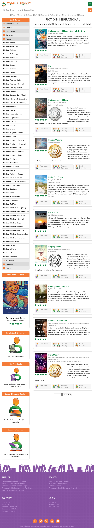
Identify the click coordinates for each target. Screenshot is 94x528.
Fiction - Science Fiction (12, 178)
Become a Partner (9, 511)
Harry (50, 66)
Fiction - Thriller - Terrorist (14, 238)
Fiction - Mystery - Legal (12, 148)
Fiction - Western (10, 253)
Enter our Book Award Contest (13, 484)
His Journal (53, 212)
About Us (5, 504)
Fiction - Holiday (9, 106)
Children (29, 15)
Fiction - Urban (9, 245)
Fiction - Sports (9, 193)
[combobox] (47, 10)
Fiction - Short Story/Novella (14, 181)
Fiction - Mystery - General (13, 140)
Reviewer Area (54, 504)
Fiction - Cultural (9, 69)
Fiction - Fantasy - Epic (12, 80)
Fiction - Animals (9, 50)
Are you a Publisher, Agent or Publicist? (17, 488)
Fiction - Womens (10, 257)
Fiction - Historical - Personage (15, 103)
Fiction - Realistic (10, 170)
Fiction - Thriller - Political (13, 230)
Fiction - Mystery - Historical (14, 144)
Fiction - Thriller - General (13, 219)
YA (36, 15)
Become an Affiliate (9, 509)
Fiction (52, 15)
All (36, 24)
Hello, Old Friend (55, 177)
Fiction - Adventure (10, 46)
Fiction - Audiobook (10, 58)
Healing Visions (55, 140)
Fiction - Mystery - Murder (13, 151)
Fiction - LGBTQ (9, 125)
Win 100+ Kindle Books (58, 484)
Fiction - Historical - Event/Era (15, 99)
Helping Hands (54, 246)
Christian (43, 15)
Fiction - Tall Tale (9, 204)
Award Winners (17, 15)
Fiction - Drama (9, 73)
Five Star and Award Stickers (13, 490)
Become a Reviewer (9, 507)
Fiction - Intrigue (9, 121)
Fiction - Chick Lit (10, 61)
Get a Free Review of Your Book (14, 481)
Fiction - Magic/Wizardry (13, 133)
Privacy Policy (54, 526)
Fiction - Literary (9, 129)
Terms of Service (68, 526)
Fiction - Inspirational (11, 118)
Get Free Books (55, 486)
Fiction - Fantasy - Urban (12, 88)
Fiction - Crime (9, 65)
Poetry (81, 15)
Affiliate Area (54, 507)
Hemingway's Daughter (58, 286)
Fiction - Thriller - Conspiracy (14, 208)
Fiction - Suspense (10, 200)
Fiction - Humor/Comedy (12, 114)
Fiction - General (9, 91)
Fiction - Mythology (10, 159)
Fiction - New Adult (10, 163)
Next (69, 395)
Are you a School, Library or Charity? (63, 488)
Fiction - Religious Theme (13, 174)
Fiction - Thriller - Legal (12, 223)
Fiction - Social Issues (11, 185)
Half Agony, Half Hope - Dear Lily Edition (66, 31)
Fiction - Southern (10, 189)
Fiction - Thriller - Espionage (14, 215)
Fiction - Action (9, 43)
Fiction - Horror (9, 110)
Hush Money (53, 355)
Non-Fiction (62, 15)
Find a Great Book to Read (59, 481)
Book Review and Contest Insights (15, 486)
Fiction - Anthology (10, 54)
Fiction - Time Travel (11, 242)
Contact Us (6, 502)
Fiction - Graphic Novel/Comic (14, 95)
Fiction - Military (9, 136)
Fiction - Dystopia (10, 76)
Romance (73, 15)
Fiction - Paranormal (11, 166)
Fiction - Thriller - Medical (13, 227)
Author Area (53, 502)
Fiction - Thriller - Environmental (16, 212)
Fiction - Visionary (10, 249)
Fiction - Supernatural (11, 197)
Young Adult (11, 31)
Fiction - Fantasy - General (13, 84)
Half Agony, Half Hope (58, 100)
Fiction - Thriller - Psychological (15, 234)
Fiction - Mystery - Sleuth (13, 155)
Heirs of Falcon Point (57, 320)
